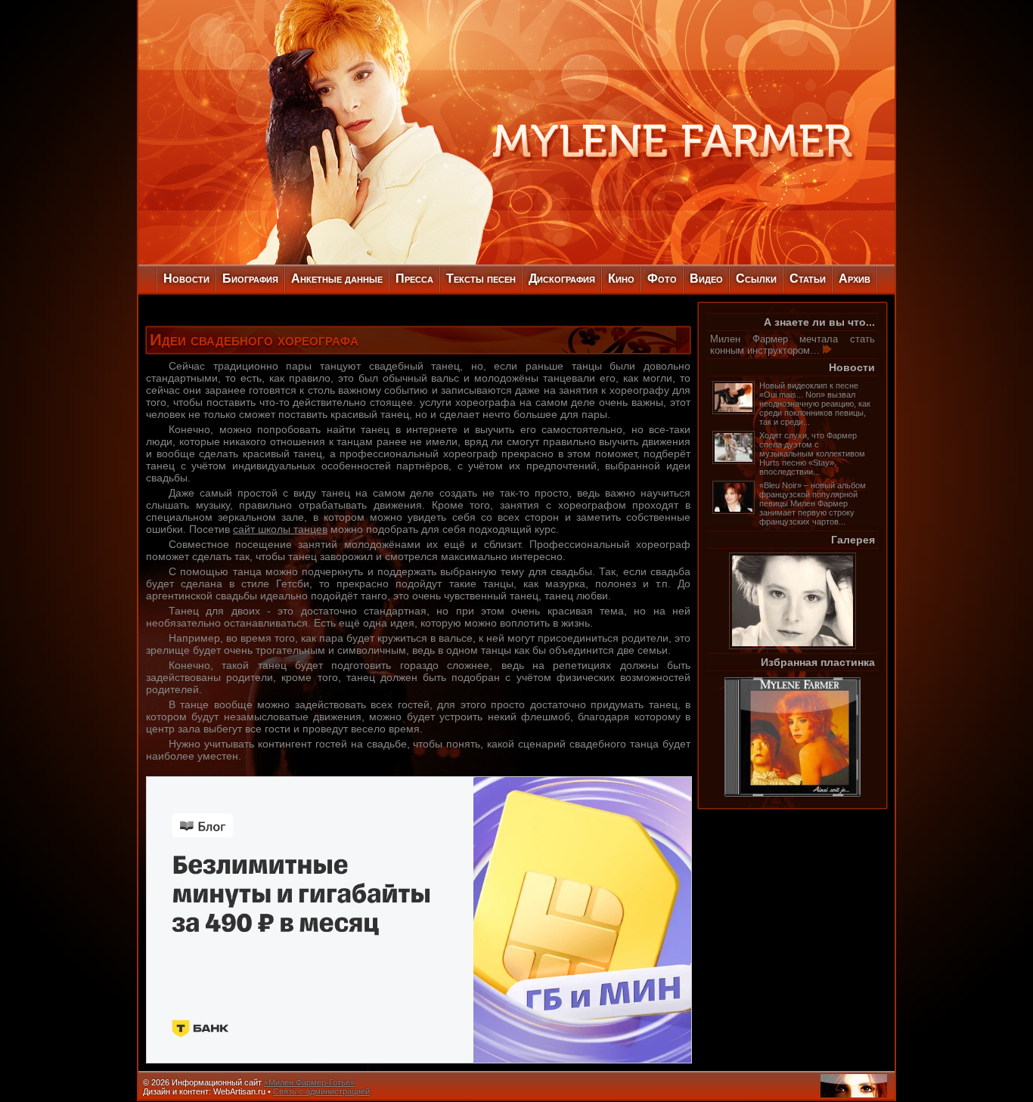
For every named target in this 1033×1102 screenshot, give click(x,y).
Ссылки (756, 278)
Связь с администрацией (321, 1091)
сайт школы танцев (280, 529)
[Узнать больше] (827, 350)
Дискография (562, 278)
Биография (250, 278)
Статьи (807, 278)
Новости (186, 278)
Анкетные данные (337, 278)
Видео (706, 278)
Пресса (414, 278)
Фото (662, 278)
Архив (854, 278)
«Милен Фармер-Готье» (309, 1082)
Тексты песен (481, 278)
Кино (621, 278)
